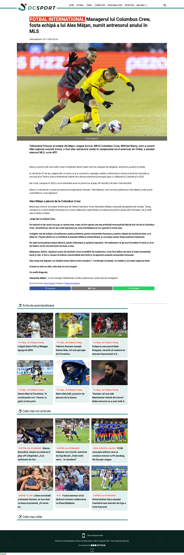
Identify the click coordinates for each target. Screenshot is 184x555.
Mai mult (142, 5)
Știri (71, 5)
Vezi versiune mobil (95, 535)
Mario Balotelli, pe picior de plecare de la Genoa (70, 394)
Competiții (99, 5)
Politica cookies (81, 541)
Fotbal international (72, 283)
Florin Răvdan (49, 283)
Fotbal (80, 5)
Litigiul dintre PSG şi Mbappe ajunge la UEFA (33, 346)
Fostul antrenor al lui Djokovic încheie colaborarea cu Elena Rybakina (71, 499)
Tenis (89, 5)
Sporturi (129, 5)
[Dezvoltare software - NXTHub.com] (92, 546)
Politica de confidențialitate (64, 541)
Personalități (115, 5)
